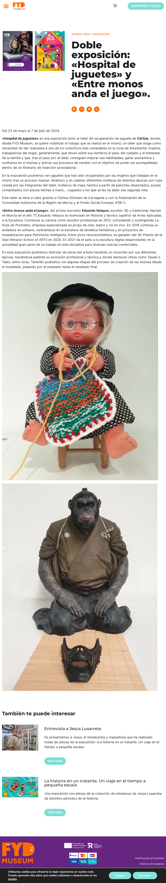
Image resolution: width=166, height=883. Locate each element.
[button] (6, 6)
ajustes (12, 879)
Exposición (101, 34)
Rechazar (145, 875)
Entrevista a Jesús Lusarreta (72, 728)
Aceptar (120, 875)
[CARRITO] (115, 5)
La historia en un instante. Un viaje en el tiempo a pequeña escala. (95, 782)
